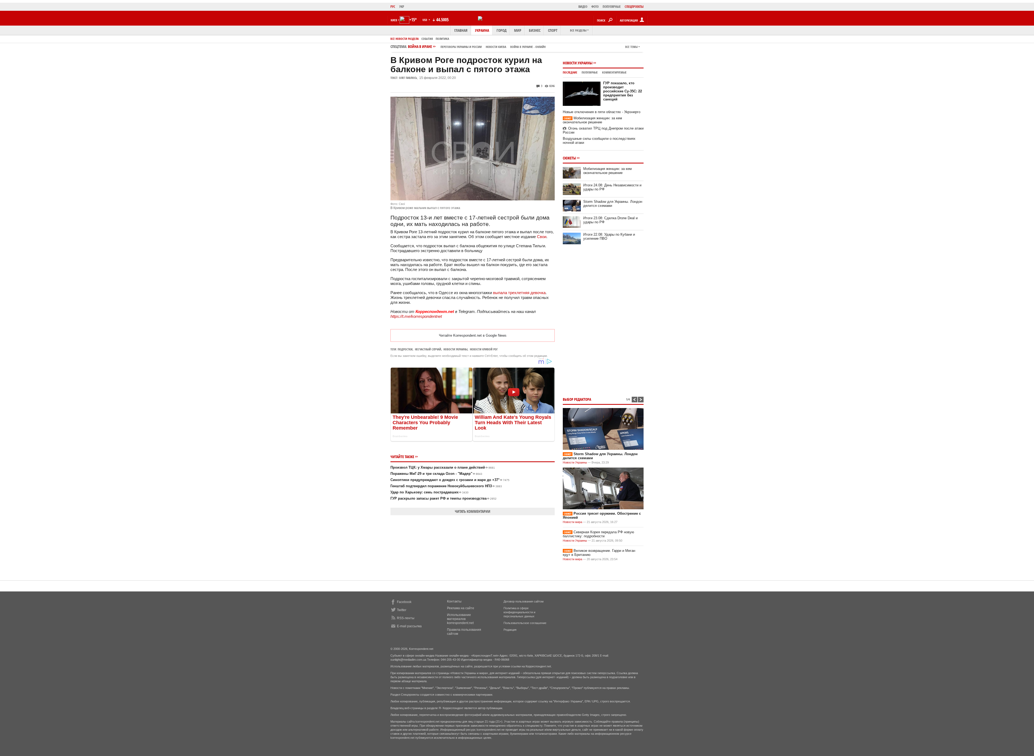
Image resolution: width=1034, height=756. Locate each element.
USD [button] (425, 20)
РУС (392, 6)
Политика (442, 39)
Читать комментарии (472, 511)
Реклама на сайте (460, 608)
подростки (405, 349)
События (427, 39)
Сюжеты (569, 158)
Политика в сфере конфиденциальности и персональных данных (519, 612)
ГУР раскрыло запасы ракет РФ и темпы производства (443, 498)
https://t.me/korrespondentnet (416, 316)
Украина (482, 30)
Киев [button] (394, 20)
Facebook (404, 602)
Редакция (510, 629)
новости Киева (496, 47)
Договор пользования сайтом (524, 601)
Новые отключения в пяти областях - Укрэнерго (601, 112)
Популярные (590, 72)
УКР (401, 6)
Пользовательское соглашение (525, 623)
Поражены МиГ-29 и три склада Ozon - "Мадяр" (436, 474)
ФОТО (595, 6)
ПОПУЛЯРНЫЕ (612, 6)
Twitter (401, 610)
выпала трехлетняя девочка (519, 292)
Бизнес (534, 30)
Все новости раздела (404, 39)
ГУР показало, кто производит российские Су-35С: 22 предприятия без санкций (622, 91)
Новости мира (572, 522)
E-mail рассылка (409, 626)
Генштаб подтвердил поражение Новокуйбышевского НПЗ (446, 486)
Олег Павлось (408, 78)
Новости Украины (577, 62)
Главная (460, 30)
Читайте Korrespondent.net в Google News (472, 335)
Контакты (454, 601)
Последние (570, 72)
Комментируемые (614, 72)
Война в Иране (477, 46)
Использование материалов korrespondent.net (460, 619)
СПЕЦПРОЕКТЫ (634, 6)
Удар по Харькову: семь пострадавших (429, 492)
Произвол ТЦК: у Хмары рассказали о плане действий (442, 467)
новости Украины (455, 349)
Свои (541, 236)
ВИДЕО (582, 6)
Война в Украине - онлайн (528, 47)
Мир (517, 30)
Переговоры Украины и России (461, 47)
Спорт (552, 30)
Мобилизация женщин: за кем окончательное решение (592, 120)
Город (501, 30)
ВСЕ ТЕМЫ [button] (631, 47)
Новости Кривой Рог (484, 349)
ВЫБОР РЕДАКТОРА (577, 399)
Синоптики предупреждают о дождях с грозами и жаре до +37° (449, 480)
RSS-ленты (405, 618)
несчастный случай (428, 349)
